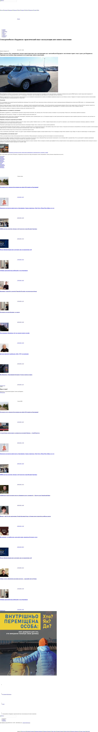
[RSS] (37, 10)
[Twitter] (34, 10)
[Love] (1, 10)
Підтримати (4, 35)
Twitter (83, 731)
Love (24, 731)
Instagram (41, 731)
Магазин (4, 36)
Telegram (49, 731)
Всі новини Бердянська (6, 694)
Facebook (32, 731)
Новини (3, 30)
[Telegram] (14, 10)
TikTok (68, 731)
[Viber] (18, 10)
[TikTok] (26, 10)
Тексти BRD (4, 31)
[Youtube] (22, 10)
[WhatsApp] (30, 10)
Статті (3, 34)
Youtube (61, 731)
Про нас (3, 719)
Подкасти (4, 33)
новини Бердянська (26, 722)
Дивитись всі (2, 385)
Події (3, 704)
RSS (89, 731)
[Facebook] (5, 10)
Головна (3, 29)
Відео (3, 32)
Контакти (4, 720)
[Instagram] (10, 10)
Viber (54, 731)
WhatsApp (77, 731)
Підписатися (2, 392)
